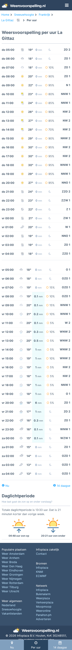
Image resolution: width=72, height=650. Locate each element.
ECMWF (41, 576)
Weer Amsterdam (13, 553)
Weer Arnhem (10, 558)
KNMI (39, 571)
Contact (41, 553)
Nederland (8, 605)
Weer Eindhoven (12, 570)
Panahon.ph (43, 615)
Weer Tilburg (10, 587)
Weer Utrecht (10, 591)
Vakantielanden (12, 613)
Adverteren (43, 619)
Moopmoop (43, 606)
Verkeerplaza (44, 602)
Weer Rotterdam (12, 583)
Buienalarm (43, 594)
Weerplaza (43, 598)
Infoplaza (42, 567)
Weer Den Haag (12, 566)
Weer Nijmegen (12, 578)
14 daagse (63, 485)
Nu (7, 485)
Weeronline (43, 610)
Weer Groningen (12, 574)
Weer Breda (9, 562)
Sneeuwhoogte (11, 609)
